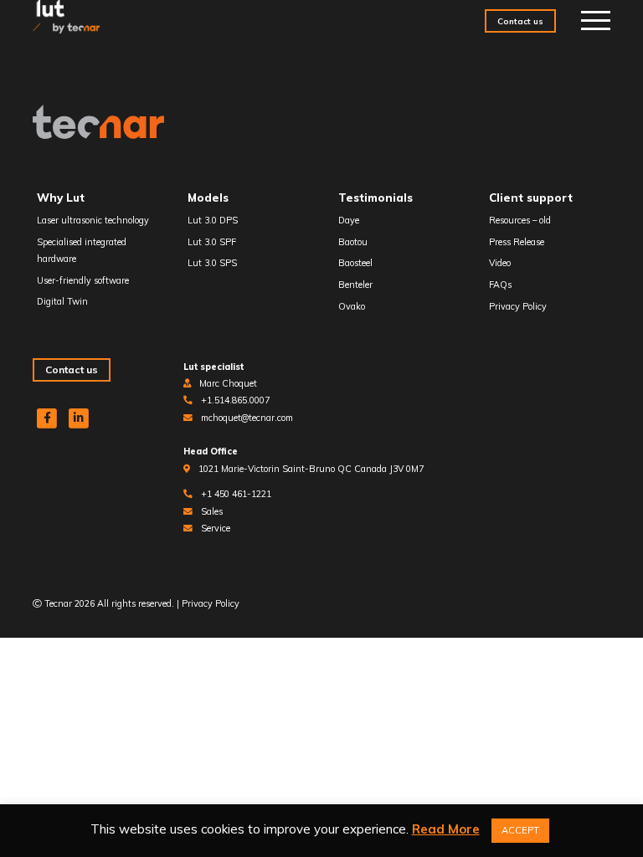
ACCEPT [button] (520, 830)
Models (208, 197)
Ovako (351, 306)
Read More (446, 829)
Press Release (516, 242)
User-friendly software (83, 280)
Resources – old (520, 220)
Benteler (355, 284)
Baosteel (355, 263)
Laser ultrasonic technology (93, 220)
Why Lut (61, 197)
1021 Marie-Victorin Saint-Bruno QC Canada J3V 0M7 (311, 469)
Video (500, 263)
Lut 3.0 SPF (212, 242)
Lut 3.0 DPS (213, 220)
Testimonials (375, 197)
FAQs (500, 284)
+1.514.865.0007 (235, 400)
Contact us (520, 21)
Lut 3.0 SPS (212, 263)
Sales (212, 511)
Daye (348, 220)
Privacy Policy (518, 306)
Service (215, 528)
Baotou (353, 242)
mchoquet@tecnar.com (247, 417)
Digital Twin (62, 301)
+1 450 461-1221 (236, 494)
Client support (531, 197)
